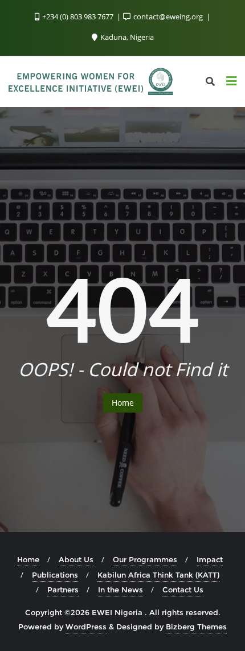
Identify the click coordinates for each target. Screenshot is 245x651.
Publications (55, 574)
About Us (76, 559)
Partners (63, 589)
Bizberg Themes (196, 626)
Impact (210, 559)
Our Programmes (145, 559)
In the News (120, 589)
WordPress (86, 626)
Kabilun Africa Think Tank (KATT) (158, 574)
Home (123, 402)
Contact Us (182, 589)
